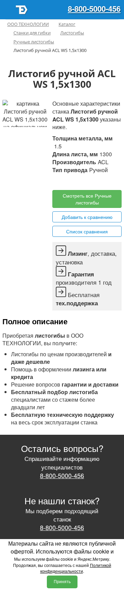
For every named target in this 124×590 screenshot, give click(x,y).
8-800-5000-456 (94, 8)
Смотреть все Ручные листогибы (87, 199)
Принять (62, 581)
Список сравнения (87, 231)
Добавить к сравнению (87, 216)
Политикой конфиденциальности (75, 568)
